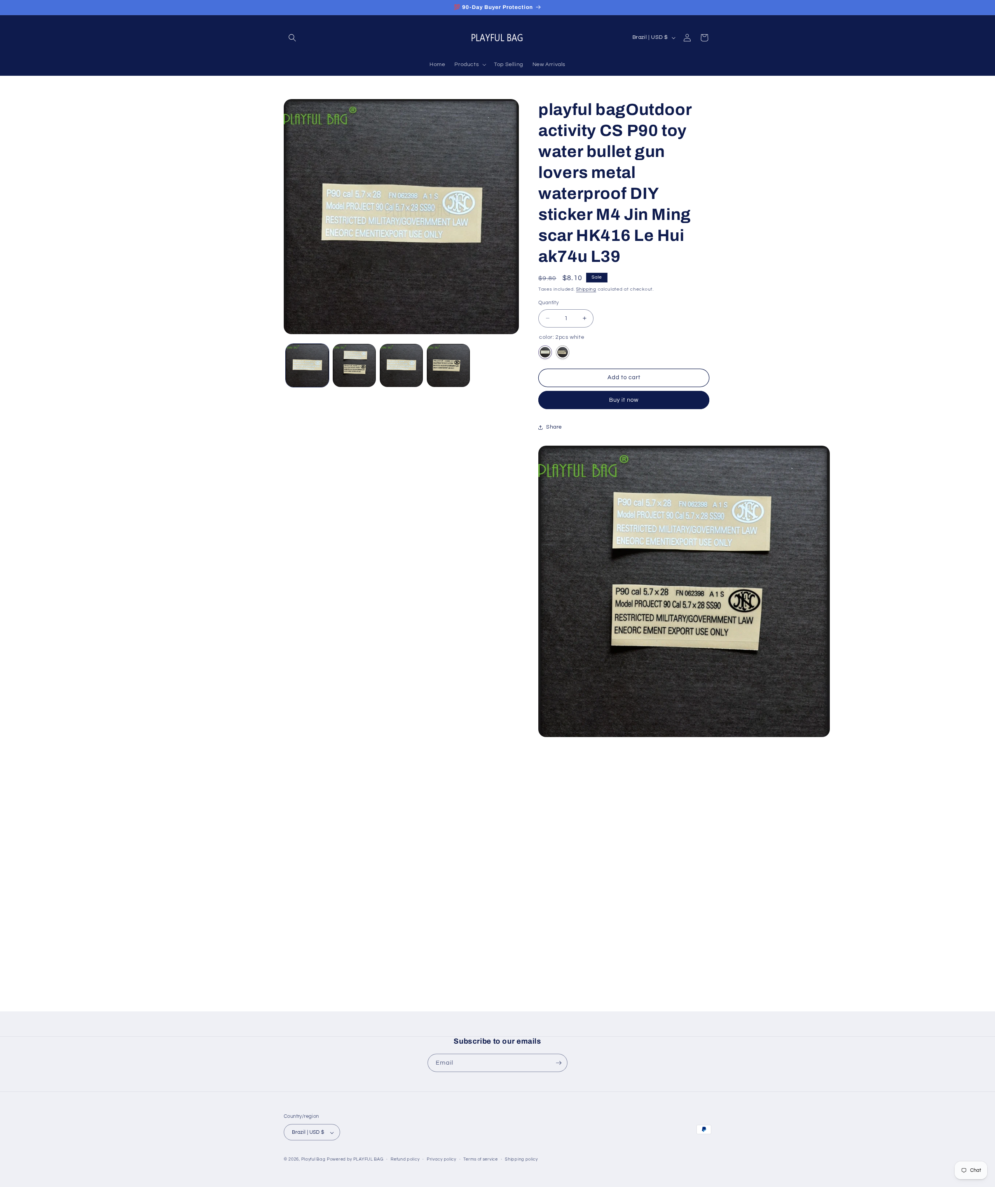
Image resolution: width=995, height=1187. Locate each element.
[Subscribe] (558, 1063)
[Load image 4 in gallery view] (448, 365)
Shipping (586, 289)
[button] (292, 37)
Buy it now (624, 400)
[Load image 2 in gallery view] (354, 365)
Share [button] (554, 427)
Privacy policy (441, 1159)
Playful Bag (313, 1159)
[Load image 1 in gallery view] (307, 365)
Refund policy (405, 1159)
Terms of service (480, 1159)
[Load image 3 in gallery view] (401, 365)
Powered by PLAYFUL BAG (355, 1159)
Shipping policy (521, 1159)
